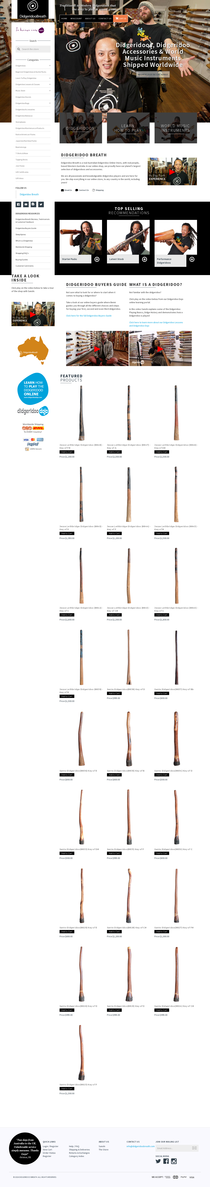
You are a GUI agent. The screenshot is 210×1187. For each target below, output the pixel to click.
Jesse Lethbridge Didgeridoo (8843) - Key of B (176, 528)
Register (47, 1156)
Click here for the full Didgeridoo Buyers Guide (89, 315)
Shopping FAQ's (22, 253)
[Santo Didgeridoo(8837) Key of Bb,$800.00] (176, 657)
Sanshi (102, 1146)
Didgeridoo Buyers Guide (26, 228)
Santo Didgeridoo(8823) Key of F (78, 1084)
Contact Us (105, 18)
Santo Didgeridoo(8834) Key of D (173, 771)
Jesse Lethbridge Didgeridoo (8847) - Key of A (128, 446)
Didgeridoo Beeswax (24, 115)
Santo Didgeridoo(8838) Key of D (126, 689)
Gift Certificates (22, 172)
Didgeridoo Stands (23, 97)
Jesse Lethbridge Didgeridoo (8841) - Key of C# (128, 609)
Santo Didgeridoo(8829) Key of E (78, 927)
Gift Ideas (19, 178)
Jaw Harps (20, 166)
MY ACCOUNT (76, 18)
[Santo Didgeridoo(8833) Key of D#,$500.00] (81, 817)
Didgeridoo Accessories (25, 109)
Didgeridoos (21, 65)
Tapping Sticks (22, 159)
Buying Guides (22, 259)
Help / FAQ (74, 1146)
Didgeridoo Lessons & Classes (28, 84)
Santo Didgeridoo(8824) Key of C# (174, 1006)
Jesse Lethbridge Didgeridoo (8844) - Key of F (129, 528)
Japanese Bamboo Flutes (26, 141)
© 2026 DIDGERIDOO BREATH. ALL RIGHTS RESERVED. (35, 1177)
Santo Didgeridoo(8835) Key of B (126, 771)
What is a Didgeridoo (24, 240)
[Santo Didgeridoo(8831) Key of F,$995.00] (128, 817)
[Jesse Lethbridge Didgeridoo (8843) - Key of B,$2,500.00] (176, 494)
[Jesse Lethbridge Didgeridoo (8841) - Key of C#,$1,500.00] (128, 575)
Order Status (49, 1152)
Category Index (76, 1156)
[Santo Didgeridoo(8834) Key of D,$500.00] (176, 738)
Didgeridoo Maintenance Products (30, 128)
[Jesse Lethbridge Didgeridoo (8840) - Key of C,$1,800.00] (176, 575)
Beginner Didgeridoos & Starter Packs (31, 72)
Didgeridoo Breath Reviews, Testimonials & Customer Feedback (33, 220)
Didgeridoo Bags (22, 103)
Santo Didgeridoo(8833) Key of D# (79, 849)
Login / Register (50, 1146)
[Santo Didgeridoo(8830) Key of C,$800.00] (176, 817)
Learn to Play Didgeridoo (26, 78)
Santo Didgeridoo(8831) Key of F (125, 849)
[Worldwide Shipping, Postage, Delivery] (33, 427)
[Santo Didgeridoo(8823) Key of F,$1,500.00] (81, 1052)
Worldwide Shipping (24, 247)
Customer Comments (24, 266)
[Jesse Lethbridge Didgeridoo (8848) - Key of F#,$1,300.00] (81, 412)
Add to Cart (66, 452)
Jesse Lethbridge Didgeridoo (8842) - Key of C (81, 609)
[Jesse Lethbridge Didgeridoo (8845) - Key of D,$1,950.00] (81, 494)
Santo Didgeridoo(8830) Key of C (173, 849)
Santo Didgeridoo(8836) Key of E (78, 771)
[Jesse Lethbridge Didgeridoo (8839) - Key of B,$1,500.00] (81, 657)
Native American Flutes (25, 134)
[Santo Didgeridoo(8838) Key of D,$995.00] (128, 657)
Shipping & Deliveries (79, 1149)
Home (64, 18)
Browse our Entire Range (153, 74)
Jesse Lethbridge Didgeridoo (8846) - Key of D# (176, 446)
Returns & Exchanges (79, 1152)
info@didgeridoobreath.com (141, 1146)
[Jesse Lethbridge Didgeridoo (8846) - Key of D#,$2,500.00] (176, 412)
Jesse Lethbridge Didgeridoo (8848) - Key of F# (81, 446)
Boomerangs (21, 147)
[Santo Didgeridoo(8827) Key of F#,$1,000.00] (176, 895)
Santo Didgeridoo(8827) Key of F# (174, 927)
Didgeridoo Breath (29, 194)
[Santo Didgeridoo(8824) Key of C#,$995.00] (176, 974)
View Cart (47, 1149)
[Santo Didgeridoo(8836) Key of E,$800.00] (81, 738)
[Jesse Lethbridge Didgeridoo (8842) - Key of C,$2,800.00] (81, 575)
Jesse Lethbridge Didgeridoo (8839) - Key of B (81, 691)
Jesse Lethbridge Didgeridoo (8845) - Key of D (81, 528)
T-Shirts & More (22, 153)
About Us (90, 18)
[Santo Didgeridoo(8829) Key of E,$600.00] (81, 895)
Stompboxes (21, 122)
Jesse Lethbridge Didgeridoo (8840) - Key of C (176, 609)
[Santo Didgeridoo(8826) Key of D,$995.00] (81, 974)
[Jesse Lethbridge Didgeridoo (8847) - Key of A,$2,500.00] (128, 412)
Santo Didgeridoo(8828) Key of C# (127, 927)
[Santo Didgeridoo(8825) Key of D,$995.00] (128, 974)
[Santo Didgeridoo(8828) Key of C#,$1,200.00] (128, 895)
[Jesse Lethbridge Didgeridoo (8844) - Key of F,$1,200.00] (128, 494)
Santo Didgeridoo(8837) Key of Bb (174, 689)
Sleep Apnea (21, 234)
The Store (103, 1149)
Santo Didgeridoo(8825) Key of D (126, 1006)
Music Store (20, 90)
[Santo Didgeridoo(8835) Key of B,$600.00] (128, 738)
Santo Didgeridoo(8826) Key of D (78, 1006)
